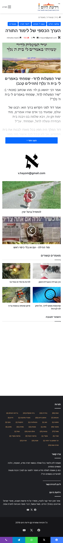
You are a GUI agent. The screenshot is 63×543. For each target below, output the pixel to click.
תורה (23, 440)
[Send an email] (38, 38)
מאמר (55, 427)
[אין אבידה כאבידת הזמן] (47, 271)
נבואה (43, 431)
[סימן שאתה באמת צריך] (16, 295)
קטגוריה (50, 17)
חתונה (55, 422)
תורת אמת (53, 445)
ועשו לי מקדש (39, 24)
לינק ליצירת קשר (53, 484)
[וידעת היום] (49, 6)
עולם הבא (30, 431)
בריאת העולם (12, 413)
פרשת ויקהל (30, 436)
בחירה (43, 413)
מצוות (32, 427)
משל (55, 431)
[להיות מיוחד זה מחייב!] (16, 271)
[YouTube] (28, 510)
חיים (10, 417)
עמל (17, 431)
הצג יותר (32, 140)
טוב (44, 422)
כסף (8, 422)
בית (57, 17)
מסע (43, 427)
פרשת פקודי (14, 436)
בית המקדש (28, 413)
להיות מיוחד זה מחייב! (20, 282)
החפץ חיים (40, 417)
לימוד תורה (24, 24)
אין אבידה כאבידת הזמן (50, 282)
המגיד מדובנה (24, 417)
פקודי (44, 436)
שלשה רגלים (54, 24)
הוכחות (55, 417)
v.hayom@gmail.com (48, 38)
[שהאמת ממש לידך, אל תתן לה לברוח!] (47, 295)
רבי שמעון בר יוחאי (51, 440)
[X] (31, 510)
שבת (35, 440)
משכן (8, 427)
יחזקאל (19, 422)
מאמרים (41, 17)
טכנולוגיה (32, 422)
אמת (55, 413)
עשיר (56, 436)
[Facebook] (35, 510)
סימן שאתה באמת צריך (19, 305)
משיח (20, 427)
